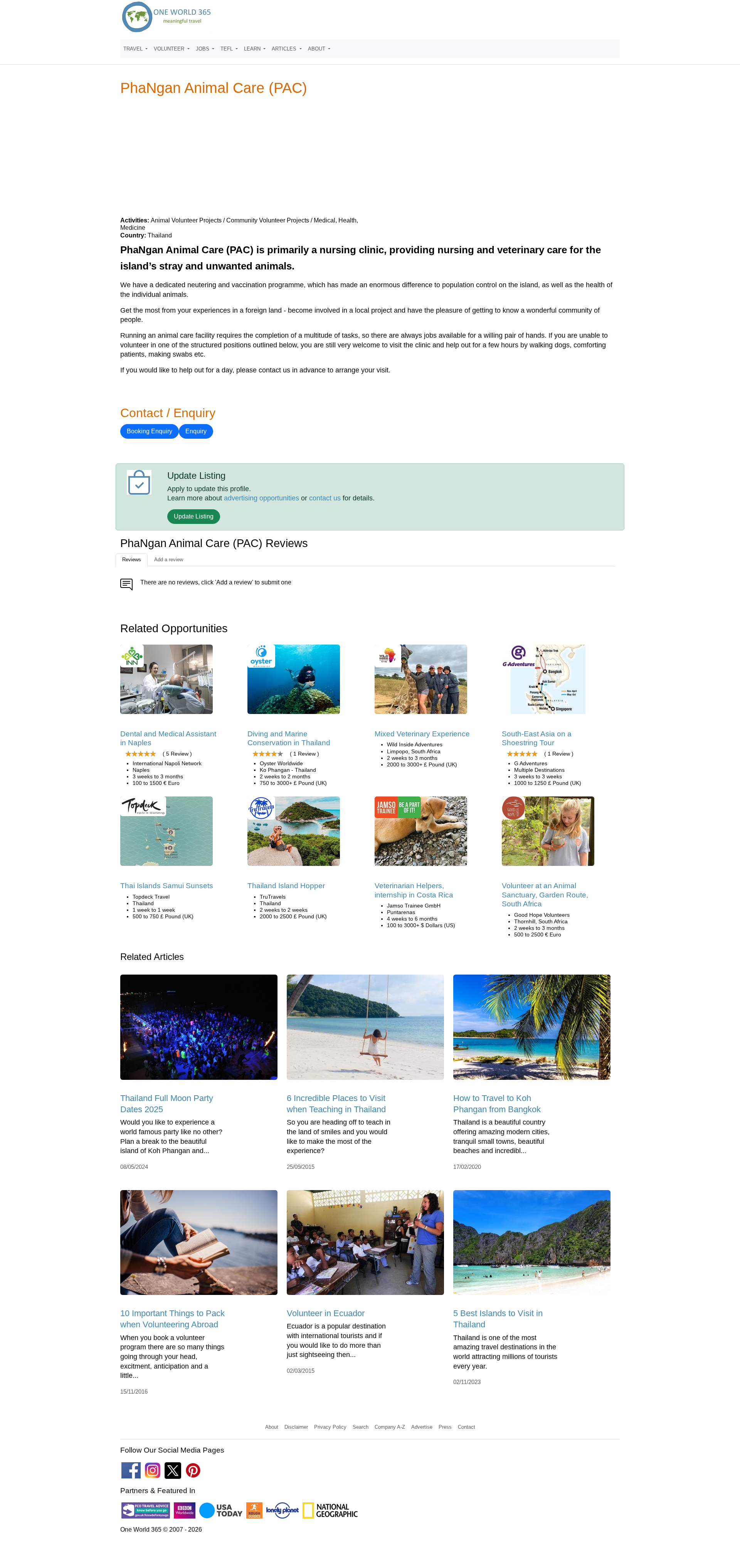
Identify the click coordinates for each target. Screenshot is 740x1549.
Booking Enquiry (149, 431)
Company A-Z (390, 1427)
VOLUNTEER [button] (170, 49)
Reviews (131, 559)
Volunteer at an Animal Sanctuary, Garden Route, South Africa (545, 895)
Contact (466, 1427)
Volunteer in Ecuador (326, 1313)
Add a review (168, 559)
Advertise (421, 1427)
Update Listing (194, 516)
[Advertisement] (370, 156)
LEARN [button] (253, 49)
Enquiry (196, 431)
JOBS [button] (203, 49)
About (271, 1427)
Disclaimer (296, 1427)
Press (445, 1427)
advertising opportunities (261, 498)
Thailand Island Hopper (286, 886)
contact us (325, 498)
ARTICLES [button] (285, 49)
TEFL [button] (227, 49)
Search (360, 1427)
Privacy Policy (330, 1427)
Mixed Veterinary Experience (422, 734)
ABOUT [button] (317, 49)
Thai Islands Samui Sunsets (166, 886)
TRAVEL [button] (133, 49)
